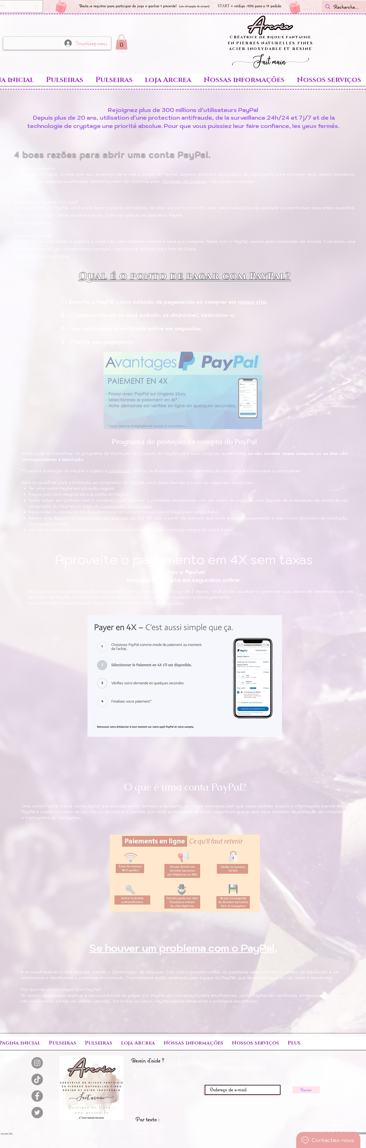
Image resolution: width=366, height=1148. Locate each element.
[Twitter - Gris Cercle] (37, 1112)
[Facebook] (37, 1096)
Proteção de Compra (184, 181)
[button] (121, 42)
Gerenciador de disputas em (106, 518)
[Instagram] (37, 1063)
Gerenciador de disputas (126, 506)
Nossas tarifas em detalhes (42, 256)
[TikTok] (37, 1079)
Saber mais (25, 188)
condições (119, 470)
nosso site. (253, 302)
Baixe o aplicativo (32, 222)
